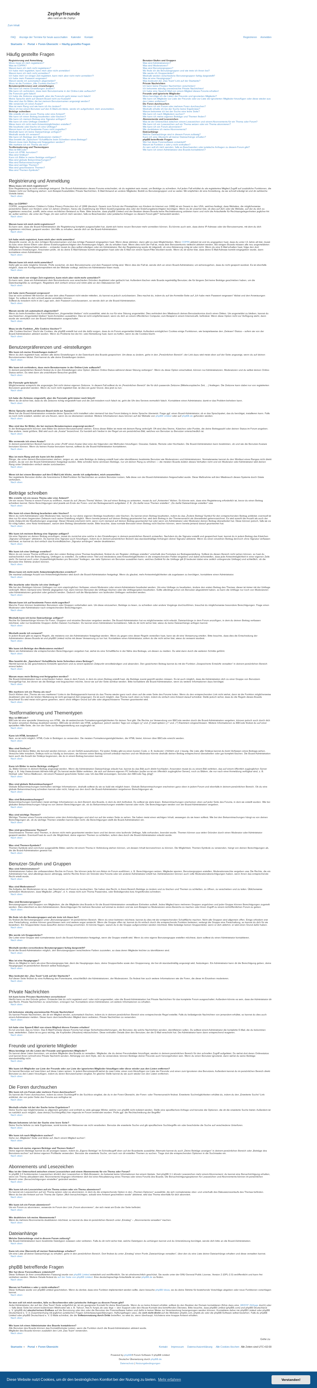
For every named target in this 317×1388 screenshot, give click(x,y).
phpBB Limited (163, 416)
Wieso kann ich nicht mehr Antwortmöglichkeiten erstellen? (40, 124)
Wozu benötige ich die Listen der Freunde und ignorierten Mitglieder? (180, 96)
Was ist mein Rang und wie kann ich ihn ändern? (35, 106)
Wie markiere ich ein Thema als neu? (28, 144)
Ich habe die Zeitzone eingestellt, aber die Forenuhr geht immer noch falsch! (50, 96)
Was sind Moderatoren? (155, 65)
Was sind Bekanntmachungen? (25, 162)
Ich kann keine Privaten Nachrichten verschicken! (169, 86)
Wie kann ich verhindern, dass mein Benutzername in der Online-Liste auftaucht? (52, 91)
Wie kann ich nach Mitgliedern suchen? (164, 114)
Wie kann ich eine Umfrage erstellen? (29, 121)
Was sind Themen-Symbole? (24, 170)
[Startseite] (28, 15)
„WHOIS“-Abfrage (249, 1305)
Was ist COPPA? (18, 65)
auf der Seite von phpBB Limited (75, 1277)
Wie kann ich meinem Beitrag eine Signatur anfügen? (37, 119)
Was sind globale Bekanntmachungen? (30, 160)
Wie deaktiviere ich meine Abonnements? (165, 129)
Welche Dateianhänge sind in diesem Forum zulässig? (172, 134)
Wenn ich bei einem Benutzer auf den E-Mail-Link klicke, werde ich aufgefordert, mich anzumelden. (62, 109)
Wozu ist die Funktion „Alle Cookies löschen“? (33, 83)
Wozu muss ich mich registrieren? (26, 63)
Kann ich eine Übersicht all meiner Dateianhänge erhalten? (174, 137)
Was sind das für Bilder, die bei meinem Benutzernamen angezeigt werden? (49, 101)
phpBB (128, 1355)
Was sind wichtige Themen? (24, 165)
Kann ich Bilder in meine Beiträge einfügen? (32, 157)
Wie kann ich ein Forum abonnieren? (162, 126)
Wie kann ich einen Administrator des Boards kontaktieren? (174, 149)
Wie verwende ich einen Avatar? (26, 103)
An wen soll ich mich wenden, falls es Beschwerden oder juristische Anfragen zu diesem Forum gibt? (196, 147)
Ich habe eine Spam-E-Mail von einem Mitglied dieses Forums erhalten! (181, 91)
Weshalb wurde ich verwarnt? (24, 134)
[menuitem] (12, 37)
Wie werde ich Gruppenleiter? (158, 73)
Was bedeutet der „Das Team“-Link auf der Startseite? (172, 81)
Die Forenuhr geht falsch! (22, 93)
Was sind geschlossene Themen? (27, 167)
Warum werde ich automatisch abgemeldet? (32, 81)
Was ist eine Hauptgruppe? (157, 78)
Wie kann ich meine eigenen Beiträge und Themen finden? (174, 116)
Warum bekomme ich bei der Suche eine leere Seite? (171, 111)
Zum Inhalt (13, 25)
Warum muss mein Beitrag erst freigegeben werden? (37, 142)
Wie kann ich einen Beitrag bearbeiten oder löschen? (37, 116)
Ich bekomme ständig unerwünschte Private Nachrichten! (173, 88)
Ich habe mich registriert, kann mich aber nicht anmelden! (39, 70)
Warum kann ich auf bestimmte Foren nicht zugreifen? (38, 129)
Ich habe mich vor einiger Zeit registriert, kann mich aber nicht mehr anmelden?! (51, 75)
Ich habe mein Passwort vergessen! (28, 78)
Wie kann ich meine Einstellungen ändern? (32, 88)
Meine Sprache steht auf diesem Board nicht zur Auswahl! (40, 98)
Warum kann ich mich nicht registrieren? (30, 68)
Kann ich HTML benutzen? (23, 152)
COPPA (186, 242)
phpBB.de (187, 416)
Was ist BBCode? (18, 149)
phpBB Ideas (162, 1290)
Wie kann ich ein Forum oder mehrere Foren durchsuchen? (174, 106)
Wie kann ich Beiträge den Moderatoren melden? (35, 137)
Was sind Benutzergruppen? (158, 68)
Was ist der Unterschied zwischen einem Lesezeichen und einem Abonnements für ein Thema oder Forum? (200, 121)
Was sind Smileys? (19, 155)
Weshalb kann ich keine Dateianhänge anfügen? (35, 132)
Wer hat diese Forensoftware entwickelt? (164, 142)
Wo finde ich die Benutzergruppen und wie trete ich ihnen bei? (176, 70)
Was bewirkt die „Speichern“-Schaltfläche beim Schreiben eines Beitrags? (48, 139)
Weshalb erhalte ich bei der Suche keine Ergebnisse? (171, 109)
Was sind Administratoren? (157, 63)
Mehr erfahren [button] (169, 1380)
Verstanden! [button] (291, 1380)
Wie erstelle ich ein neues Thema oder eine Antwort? (37, 114)
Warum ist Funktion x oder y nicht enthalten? (167, 144)
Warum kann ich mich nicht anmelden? (29, 73)
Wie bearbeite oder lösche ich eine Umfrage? (33, 126)
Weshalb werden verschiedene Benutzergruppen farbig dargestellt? (179, 75)
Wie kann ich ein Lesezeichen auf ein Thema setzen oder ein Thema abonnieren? (187, 124)
